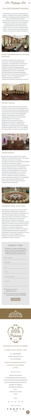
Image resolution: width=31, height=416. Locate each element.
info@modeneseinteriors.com (15, 356)
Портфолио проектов (15, 387)
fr (12, 401)
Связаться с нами (16, 391)
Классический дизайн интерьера (15, 382)
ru (15, 401)
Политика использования (15, 365)
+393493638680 (16, 353)
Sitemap (15, 367)
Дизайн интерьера (15, 375)
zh (22, 401)
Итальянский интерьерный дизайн (15, 380)
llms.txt (15, 411)
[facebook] (7, 409)
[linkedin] (14, 409)
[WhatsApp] (28, 412)
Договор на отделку (15, 384)
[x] (20, 409)
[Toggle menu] (29, 3)
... (4, 276)
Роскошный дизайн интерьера (15, 377)
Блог (15, 389)
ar (19, 401)
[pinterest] (17, 409)
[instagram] (10, 409)
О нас (15, 394)
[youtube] (23, 409)
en (9, 401)
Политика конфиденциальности (15, 362)
